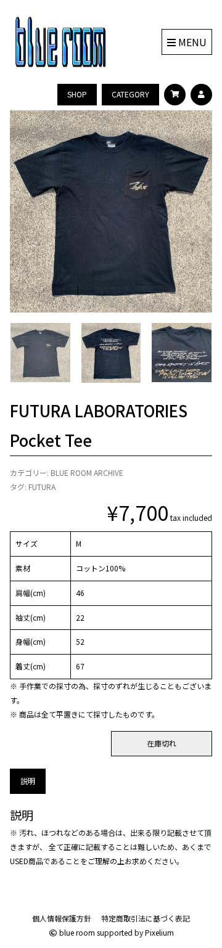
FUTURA (42, 486)
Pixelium (159, 932)
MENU (191, 42)
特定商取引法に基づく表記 (145, 918)
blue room (76, 932)
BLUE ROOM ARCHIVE (87, 472)
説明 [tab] (27, 780)
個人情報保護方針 (61, 918)
